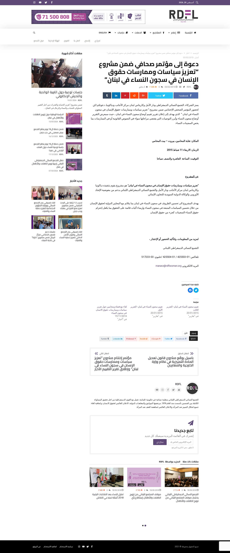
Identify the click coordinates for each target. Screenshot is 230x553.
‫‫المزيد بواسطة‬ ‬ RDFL (169, 462)
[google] (143, 95)
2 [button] (142, 525)
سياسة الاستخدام (66, 546)
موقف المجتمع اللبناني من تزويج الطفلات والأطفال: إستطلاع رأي (145, 496)
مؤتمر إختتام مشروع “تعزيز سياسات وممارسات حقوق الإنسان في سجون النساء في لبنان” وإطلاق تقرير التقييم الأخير (116, 362)
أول (185, 333)
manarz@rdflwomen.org (168, 265)
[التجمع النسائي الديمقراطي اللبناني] (183, 10)
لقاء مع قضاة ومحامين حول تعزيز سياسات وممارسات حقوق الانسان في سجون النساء (111, 309)
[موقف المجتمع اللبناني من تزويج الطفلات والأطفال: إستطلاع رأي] (144, 477)
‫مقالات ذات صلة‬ (191, 462)
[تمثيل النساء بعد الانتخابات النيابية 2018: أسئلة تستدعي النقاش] (106, 477)
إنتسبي (87, 40)
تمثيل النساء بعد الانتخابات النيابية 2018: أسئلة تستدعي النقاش (107, 496)
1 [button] (145, 525)
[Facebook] (51, 2)
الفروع (66, 40)
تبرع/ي (97, 40)
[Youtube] (40, 2)
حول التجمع (39, 40)
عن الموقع (37, 546)
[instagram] (34, 2)
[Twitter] (45, 2)
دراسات (132, 485)
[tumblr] (107, 95)
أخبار (187, 53)
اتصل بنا (77, 40)
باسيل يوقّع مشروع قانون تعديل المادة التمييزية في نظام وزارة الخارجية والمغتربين (171, 360)
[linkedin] (116, 95)
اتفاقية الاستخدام (50, 546)
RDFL (189, 87)
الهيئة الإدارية (53, 40)
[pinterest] (125, 95)
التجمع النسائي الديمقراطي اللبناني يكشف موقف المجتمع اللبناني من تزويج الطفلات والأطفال (182, 497)
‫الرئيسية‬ (196, 53)
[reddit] (134, 95)
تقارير (141, 485)
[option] (182, 485)
